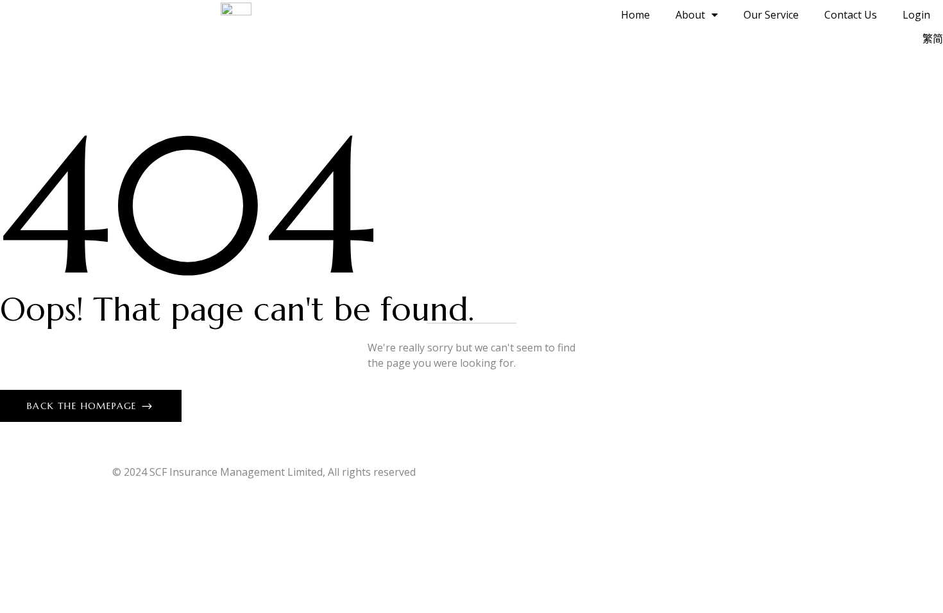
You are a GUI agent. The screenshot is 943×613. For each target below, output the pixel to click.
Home (635, 15)
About (690, 15)
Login (916, 15)
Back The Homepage (83, 406)
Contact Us (850, 15)
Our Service (771, 15)
